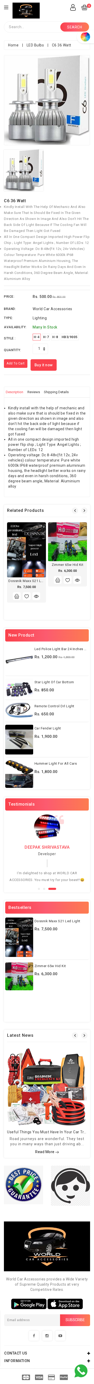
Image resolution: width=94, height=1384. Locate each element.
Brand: (10, 309)
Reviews (33, 392)
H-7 (46, 337)
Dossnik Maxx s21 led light (31, 581)
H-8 (55, 337)
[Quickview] (36, 596)
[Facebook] (34, 1336)
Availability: (15, 327)
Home (13, 45)
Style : (10, 338)
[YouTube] (60, 1336)
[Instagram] (47, 1336)
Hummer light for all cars (55, 763)
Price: (9, 296)
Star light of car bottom (54, 682)
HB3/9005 (70, 337)
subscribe (75, 1320)
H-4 (37, 337)
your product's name (51, 1364)
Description (14, 392)
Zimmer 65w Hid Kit (67, 565)
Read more (45, 1152)
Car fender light (47, 728)
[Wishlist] (27, 596)
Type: (8, 318)
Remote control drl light (54, 706)
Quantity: (12, 350)
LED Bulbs (35, 45)
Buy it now (43, 365)
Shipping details (56, 392)
